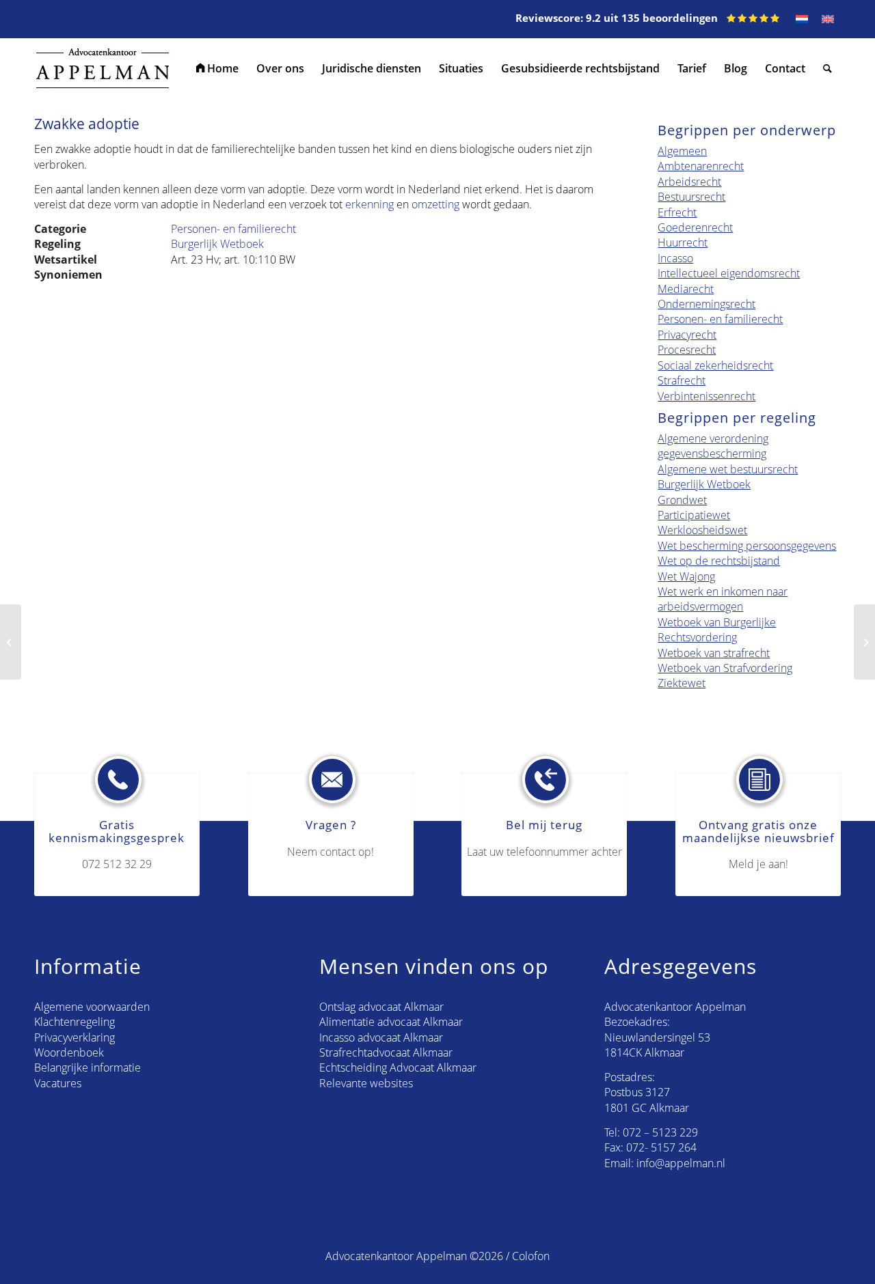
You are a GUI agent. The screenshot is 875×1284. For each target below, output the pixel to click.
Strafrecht (681, 380)
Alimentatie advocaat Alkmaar (391, 1021)
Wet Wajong (686, 576)
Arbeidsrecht (689, 181)
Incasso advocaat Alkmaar (381, 1037)
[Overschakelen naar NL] (802, 19)
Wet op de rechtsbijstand (719, 560)
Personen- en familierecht (233, 228)
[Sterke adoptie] (10, 642)
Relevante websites (366, 1083)
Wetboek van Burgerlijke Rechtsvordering (717, 630)
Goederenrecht (695, 227)
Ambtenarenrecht (701, 165)
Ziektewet (681, 682)
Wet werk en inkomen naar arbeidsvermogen (723, 599)
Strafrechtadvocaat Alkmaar (386, 1052)
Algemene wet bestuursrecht (728, 469)
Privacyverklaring (74, 1037)
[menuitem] (217, 68)
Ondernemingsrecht (706, 303)
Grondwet (682, 499)
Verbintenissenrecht (706, 396)
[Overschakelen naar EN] (828, 19)
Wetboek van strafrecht (714, 652)
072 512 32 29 (117, 863)
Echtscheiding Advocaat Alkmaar (397, 1067)
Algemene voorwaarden (92, 1006)
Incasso (675, 258)
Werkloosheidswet (702, 530)
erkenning (369, 204)
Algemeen (682, 150)
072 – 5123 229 (660, 1132)
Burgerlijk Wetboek (217, 243)
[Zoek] (827, 68)
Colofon (531, 1256)
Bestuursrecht (691, 196)
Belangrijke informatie (87, 1067)
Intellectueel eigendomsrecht (729, 273)
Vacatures (57, 1083)
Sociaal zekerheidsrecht (715, 365)
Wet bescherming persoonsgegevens (747, 545)
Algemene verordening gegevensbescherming (713, 446)
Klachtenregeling (74, 1021)
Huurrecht (683, 242)
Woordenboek (69, 1052)
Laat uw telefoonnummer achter (544, 851)
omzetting (435, 204)
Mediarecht (686, 288)
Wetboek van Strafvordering (725, 667)
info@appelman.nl (680, 1163)
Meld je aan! (758, 863)
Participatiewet (694, 514)
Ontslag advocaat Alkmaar (381, 1006)
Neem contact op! (330, 851)
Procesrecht (687, 349)
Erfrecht (677, 212)
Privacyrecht (687, 334)
